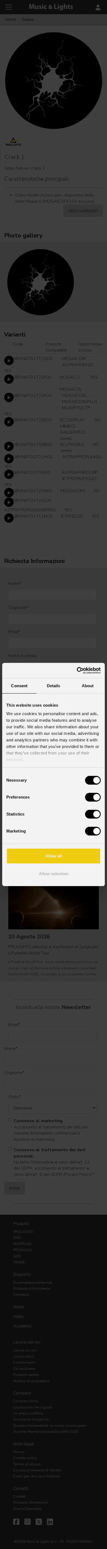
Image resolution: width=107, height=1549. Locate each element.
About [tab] (88, 685)
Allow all (53, 856)
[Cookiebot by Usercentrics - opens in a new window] (77, 670)
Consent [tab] (19, 685)
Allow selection (53, 873)
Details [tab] (53, 685)
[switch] (93, 797)
